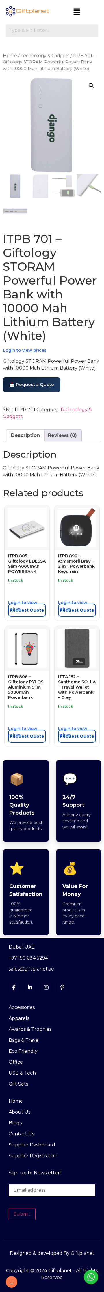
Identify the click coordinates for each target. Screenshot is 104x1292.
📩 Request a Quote (31, 384)
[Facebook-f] (14, 987)
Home (10, 55)
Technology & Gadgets (45, 55)
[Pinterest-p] (62, 987)
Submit (22, 1214)
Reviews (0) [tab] (62, 435)
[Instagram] (46, 987)
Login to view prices (25, 350)
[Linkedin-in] (30, 987)
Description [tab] (25, 435)
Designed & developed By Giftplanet (52, 1253)
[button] (76, 12)
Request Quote (27, 610)
